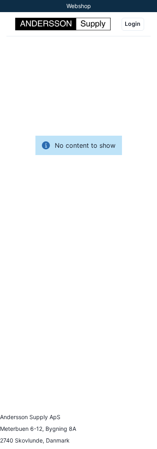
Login (132, 23)
